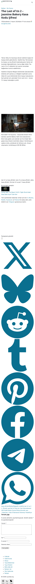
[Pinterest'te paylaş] (17, 404)
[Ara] (32, 2)
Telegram (11, 202)
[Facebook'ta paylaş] (17, 437)
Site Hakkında (9, 571)
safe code (19, 506)
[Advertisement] (17, 40)
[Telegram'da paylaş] (17, 471)
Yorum (3, 523)
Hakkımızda (8, 558)
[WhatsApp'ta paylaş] (17, 504)
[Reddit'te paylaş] (17, 338)
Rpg (14, 506)
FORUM (7, 556)
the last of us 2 (26, 506)
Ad (2, 537)
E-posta (4, 541)
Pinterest (17, 200)
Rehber (3, 8)
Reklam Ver (8, 569)
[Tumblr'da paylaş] (17, 371)
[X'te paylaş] (17, 271)
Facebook (9, 200)
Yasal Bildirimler (9, 563)
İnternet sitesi (5, 544)
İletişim (7, 573)
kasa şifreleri (5, 506)
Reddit (3, 200)
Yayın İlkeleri (8, 565)
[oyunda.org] (7, 2)
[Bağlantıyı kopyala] (2, 238)
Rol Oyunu (10, 8)
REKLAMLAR (8, 567)
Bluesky (31, 198)
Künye (6, 561)
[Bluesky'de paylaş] (17, 305)
